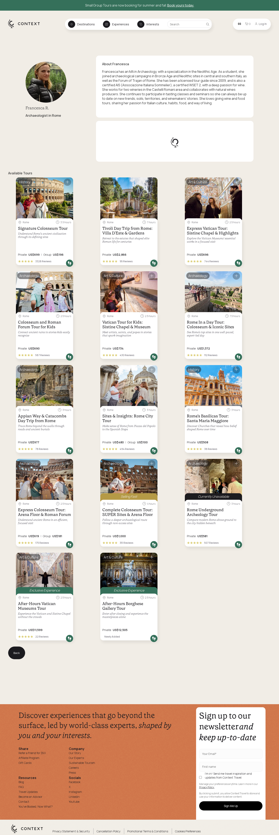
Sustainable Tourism (82, 763)
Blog (21, 782)
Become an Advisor (30, 797)
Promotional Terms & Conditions (147, 831)
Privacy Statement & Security (71, 831)
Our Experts (76, 758)
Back (16, 653)
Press (72, 772)
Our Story (75, 753)
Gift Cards (25, 763)
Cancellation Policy (108, 831)
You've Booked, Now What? (36, 806)
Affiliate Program (29, 758)
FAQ (21, 787)
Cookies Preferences (188, 831)
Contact (24, 802)
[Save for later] (67, 182)
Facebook (74, 782)
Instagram (75, 792)
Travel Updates (28, 792)
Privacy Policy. (206, 787)
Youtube (74, 802)
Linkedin (74, 797)
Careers (74, 768)
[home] (26, 28)
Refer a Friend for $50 (32, 753)
